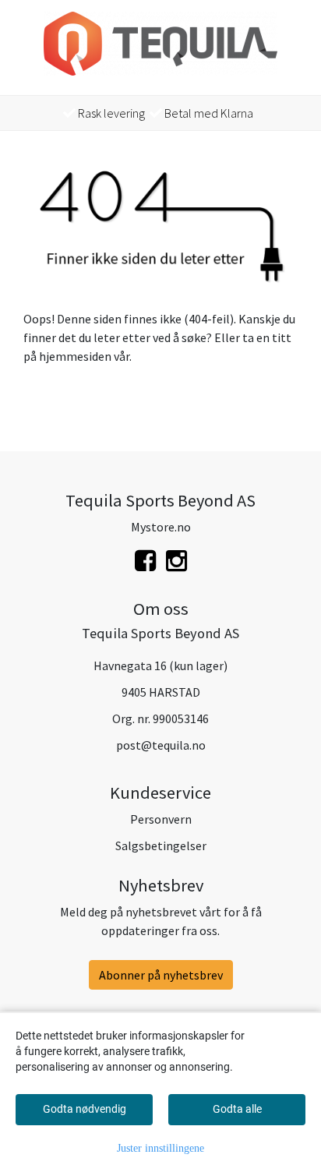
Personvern (161, 819)
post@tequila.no (161, 745)
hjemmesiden (75, 356)
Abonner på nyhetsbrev (161, 975)
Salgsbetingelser (160, 845)
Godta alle (237, 1109)
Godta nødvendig (84, 1109)
